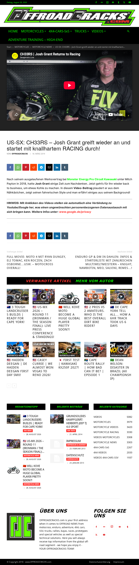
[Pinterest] (25, 167)
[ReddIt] (33, 167)
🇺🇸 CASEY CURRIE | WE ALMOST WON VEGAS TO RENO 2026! (43, 367)
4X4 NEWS (12, 303)
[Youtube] (129, 2)
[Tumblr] (118, 2)
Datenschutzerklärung (99, 561)
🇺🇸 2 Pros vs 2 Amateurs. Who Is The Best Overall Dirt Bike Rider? (95, 316)
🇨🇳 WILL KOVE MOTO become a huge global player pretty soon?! (69, 318)
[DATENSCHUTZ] (57, 458)
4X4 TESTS (71, 430)
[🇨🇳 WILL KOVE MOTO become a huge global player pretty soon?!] (69, 296)
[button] (128, 31)
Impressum (73, 441)
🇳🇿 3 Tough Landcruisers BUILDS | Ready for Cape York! (17, 314)
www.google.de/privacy (75, 211)
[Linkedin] (57, 167)
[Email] (49, 167)
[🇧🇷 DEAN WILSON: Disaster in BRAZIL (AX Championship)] (121, 349)
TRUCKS (80, 31)
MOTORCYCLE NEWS (42, 46)
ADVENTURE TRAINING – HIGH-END (35, 40)
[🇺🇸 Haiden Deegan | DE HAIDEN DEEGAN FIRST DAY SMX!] (18, 349)
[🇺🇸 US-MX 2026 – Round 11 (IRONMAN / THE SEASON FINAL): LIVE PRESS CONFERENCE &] (44, 296)
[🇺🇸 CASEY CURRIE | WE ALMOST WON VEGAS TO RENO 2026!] (44, 349)
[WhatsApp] (18, 167)
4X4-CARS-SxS (59, 31)
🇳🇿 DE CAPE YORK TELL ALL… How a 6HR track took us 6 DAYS (120, 316)
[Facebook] (96, 2)
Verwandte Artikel (48, 280)
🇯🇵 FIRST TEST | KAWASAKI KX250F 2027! (69, 363)
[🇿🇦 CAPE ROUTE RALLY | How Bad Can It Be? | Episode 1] (95, 349)
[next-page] (14, 386)
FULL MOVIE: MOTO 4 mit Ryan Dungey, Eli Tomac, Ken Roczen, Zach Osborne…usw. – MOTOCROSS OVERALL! (36, 262)
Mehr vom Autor (94, 280)
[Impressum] (57, 444)
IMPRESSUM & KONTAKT (76, 445)
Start (9, 46)
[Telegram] (41, 167)
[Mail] (112, 2)
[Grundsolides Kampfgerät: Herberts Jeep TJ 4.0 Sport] (57, 419)
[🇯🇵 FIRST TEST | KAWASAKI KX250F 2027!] (69, 349)
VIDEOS (97, 31)
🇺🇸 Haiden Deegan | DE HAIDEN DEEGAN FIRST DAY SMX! (18, 367)
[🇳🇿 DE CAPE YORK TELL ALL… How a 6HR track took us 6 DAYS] (121, 296)
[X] (124, 2)
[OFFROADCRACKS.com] (69, 16)
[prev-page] (9, 386)
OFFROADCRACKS (20, 153)
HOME (13, 31)
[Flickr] (101, 2)
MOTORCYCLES (32, 31)
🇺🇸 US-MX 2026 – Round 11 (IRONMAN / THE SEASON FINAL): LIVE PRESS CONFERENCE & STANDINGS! (43, 322)
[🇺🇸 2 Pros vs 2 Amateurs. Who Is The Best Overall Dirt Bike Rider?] (95, 296)
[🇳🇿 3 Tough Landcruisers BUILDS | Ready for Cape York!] (18, 296)
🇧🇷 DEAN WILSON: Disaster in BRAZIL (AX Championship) (120, 369)
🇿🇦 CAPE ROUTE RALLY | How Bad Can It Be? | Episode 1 (94, 367)
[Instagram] (107, 2)
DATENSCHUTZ (75, 455)
